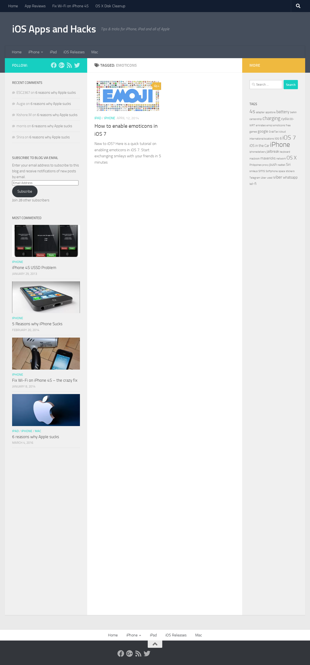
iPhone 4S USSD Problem (34, 267)
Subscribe (24, 191)
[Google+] (61, 65)
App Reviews (35, 6)
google (263, 131)
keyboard (285, 151)
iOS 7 (289, 137)
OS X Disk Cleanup (110, 6)
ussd (269, 177)
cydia (285, 119)
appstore (270, 112)
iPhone (33, 52)
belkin (293, 112)
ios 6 (278, 138)
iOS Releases (74, 52)
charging (271, 118)
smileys (253, 171)
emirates (261, 125)
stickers (290, 171)
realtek (281, 164)
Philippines (255, 164)
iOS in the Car (259, 145)
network (281, 158)
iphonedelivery (257, 151)
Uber (263, 177)
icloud (282, 131)
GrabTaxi (274, 131)
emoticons (279, 125)
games (253, 131)
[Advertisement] (46, 532)
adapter (260, 112)
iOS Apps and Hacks (54, 29)
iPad (53, 52)
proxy (265, 164)
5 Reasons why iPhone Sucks (37, 323)
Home (13, 6)
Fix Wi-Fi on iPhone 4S (70, 6)
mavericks (268, 158)
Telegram (254, 177)
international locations (261, 138)
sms (261, 171)
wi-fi (252, 184)
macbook (254, 158)
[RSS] (69, 65)
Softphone (272, 171)
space (282, 171)
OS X (292, 158)
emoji (269, 125)
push (273, 164)
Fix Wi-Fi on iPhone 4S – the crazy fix (45, 380)
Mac (94, 52)
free (288, 125)
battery (282, 111)
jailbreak (273, 151)
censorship (255, 119)
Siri (288, 164)
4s (252, 111)
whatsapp (290, 177)
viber (277, 177)
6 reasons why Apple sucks (55, 92)
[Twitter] (77, 65)
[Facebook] (54, 65)
